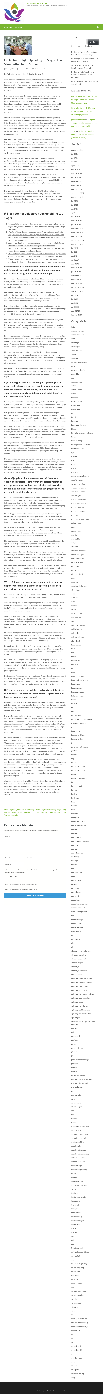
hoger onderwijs (77, 676)
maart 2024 (75, 264)
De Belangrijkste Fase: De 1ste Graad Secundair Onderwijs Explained (82, 74)
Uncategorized (77, 1248)
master (74, 865)
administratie (76, 350)
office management (78, 959)
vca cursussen (76, 1283)
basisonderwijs (77, 401)
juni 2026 (74, 158)
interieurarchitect (78, 735)
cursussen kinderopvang (80, 519)
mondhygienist (77, 923)
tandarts (74, 1193)
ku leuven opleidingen (79, 778)
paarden (74, 1028)
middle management (79, 912)
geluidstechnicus (77, 637)
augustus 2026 (77, 150)
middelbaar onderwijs (79, 904)
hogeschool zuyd (77, 692)
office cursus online (78, 955)
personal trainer (77, 1048)
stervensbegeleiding (79, 1169)
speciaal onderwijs (78, 1162)
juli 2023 (74, 295)
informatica (75, 731)
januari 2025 (76, 225)
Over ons (8, 27)
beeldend (74, 421)
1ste (73, 327)
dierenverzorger (77, 554)
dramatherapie (77, 562)
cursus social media (78, 503)
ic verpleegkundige (78, 723)
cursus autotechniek (79, 500)
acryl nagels (75, 343)
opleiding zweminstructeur (81, 1014)
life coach (74, 814)
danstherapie (76, 531)
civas (73, 464)
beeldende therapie (78, 425)
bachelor (74, 398)
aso (72, 378)
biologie (74, 437)
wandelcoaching (77, 1350)
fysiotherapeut (77, 617)
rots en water (76, 1095)
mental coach (76, 880)
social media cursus (78, 1150)
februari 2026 (76, 173)
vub (72, 1338)
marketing (75, 857)
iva (72, 743)
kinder (73, 763)
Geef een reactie (40, 69)
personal (74, 1044)
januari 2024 (76, 272)
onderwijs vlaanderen (79, 971)
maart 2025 (75, 217)
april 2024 (75, 260)
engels (73, 578)
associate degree (77, 382)
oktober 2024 (76, 236)
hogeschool (75, 684)
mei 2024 (74, 256)
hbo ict (73, 657)
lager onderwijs (77, 786)
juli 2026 (74, 154)
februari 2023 (76, 315)
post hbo (74, 1064)
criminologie (76, 496)
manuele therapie (77, 853)
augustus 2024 (77, 244)
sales (73, 1099)
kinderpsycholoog (78, 770)
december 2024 (77, 228)
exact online (75, 598)
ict (72, 727)
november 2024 (77, 232)
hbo (72, 653)
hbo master (75, 660)
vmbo (73, 1315)
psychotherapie (77, 1087)
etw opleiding (76, 590)
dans (73, 527)
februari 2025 (76, 221)
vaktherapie (75, 1275)
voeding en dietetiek (79, 1319)
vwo (73, 1342)
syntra (73, 1189)
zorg (73, 1377)
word (73, 1362)
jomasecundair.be (36, 3)
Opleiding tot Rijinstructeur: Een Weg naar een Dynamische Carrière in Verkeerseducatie (19, 812)
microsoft (75, 896)
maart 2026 (75, 170)
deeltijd (74, 535)
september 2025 (77, 193)
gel (72, 621)
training (74, 1232)
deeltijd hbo (75, 539)
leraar (73, 802)
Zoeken (74, 38)
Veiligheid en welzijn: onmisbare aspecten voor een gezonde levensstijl (84, 122)
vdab (73, 1287)
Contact (18, 27)
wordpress (75, 1370)
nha (72, 943)
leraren (74, 806)
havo (73, 649)
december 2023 (77, 276)
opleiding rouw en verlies (80, 998)
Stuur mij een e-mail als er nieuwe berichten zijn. (22, 889)
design (73, 543)
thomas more (76, 1213)
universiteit (75, 1256)
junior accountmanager (80, 747)
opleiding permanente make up (82, 994)
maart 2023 (75, 311)
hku (72, 668)
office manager (77, 963)
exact (73, 594)
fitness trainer (76, 613)
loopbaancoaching (78, 821)
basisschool (75, 409)
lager (73, 782)
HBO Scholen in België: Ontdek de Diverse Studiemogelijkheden (84, 99)
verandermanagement (79, 1291)
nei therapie (75, 939)
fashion (74, 606)
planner (74, 1052)
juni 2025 (74, 205)
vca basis (74, 1279)
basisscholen (76, 405)
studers (74, 1177)
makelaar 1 (75, 833)
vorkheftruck (76, 1330)
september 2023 (77, 287)
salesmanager (76, 1107)
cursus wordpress (78, 511)
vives (73, 1311)
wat (72, 1354)
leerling (74, 794)
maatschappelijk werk (79, 825)
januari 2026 (76, 177)
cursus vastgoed (77, 507)
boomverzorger (77, 441)
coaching (74, 472)
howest (74, 704)
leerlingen (75, 798)
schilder (74, 1118)
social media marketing (80, 1154)
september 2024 (77, 240)
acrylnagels (75, 346)
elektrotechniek (77, 574)
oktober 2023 (76, 283)
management (76, 837)
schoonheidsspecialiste (80, 1126)
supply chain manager (79, 1185)
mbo (73, 876)
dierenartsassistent (78, 551)
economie (75, 566)
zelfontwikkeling (77, 1374)
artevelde (75, 374)
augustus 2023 (77, 291)
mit (72, 916)
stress (73, 1173)
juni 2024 (74, 252)
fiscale (73, 609)
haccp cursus (76, 645)
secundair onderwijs (78, 1138)
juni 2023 (74, 299)
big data (74, 429)
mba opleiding (76, 872)
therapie (74, 1209)
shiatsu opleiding (77, 1142)
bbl (72, 413)
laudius (74, 790)
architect (74, 366)
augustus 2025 (77, 197)
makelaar (74, 829)
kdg (72, 759)
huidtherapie (76, 715)
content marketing (78, 484)
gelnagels (75, 633)
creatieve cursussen (78, 488)
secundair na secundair (79, 1134)
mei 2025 (74, 209)
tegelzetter (75, 1201)
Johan (73, 131)
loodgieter (75, 817)
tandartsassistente (78, 1197)
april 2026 (75, 166)
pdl (72, 1032)
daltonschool (76, 523)
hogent (74, 672)
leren (73, 810)
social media (76, 1146)
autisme (74, 386)
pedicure (74, 1040)
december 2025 (77, 181)
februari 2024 (76, 268)
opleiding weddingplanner (81, 1010)
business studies (77, 449)
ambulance (75, 358)
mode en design (77, 919)
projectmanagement (79, 1075)
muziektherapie (77, 927)
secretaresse (76, 1130)
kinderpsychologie (78, 766)
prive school (75, 1071)
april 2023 (75, 307)
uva (72, 1260)
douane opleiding (77, 558)
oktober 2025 (76, 189)
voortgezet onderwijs (79, 1326)
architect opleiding (78, 370)
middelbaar (75, 900)
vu (72, 1334)
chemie (74, 456)
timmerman (75, 1224)
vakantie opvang (77, 1268)
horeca (74, 700)
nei (72, 935)
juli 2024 (74, 248)
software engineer (78, 1158)
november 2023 (77, 279)
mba (73, 868)
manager (74, 845)
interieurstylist (77, 739)
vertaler (74, 1299)
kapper (74, 755)
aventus (74, 394)
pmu (73, 1056)
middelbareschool (78, 908)
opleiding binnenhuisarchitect (82, 978)
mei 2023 (74, 303)
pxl (72, 1091)
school (73, 1122)
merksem (74, 884)
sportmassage (76, 1166)
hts (72, 711)
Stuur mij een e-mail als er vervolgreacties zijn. (21, 884)
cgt (72, 452)
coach (73, 468)
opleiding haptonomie (79, 986)
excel (73, 602)
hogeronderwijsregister (80, 680)
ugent (73, 1244)
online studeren (77, 974)
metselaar (75, 888)
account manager (77, 331)
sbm (72, 1115)
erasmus (74, 582)
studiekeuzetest (77, 1181)
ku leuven (74, 774)
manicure (74, 849)
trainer (74, 1228)
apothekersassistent (79, 362)
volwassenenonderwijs (80, 1323)
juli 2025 (74, 201)
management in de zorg (80, 841)
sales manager (76, 1103)
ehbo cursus (75, 570)
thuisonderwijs (76, 1217)
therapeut (75, 1205)
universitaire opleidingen (80, 1252)
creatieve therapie (78, 492)
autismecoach (76, 390)
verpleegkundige (77, 1295)
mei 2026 (74, 162)
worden (74, 1366)
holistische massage (78, 696)
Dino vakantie (76, 108)
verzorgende (76, 1303)
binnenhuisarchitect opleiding (82, 433)
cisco (73, 460)
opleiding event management (82, 982)
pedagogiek (75, 1036)
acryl (73, 339)
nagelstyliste (76, 931)
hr (72, 708)
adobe (73, 354)
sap (72, 1111)
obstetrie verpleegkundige (81, 951)
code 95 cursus (77, 480)
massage (74, 861)
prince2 (74, 1067)
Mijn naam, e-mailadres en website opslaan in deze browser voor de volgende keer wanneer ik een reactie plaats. (33, 871)
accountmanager (77, 335)
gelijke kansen (76, 629)
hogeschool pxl (76, 688)
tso (72, 1236)
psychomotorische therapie (81, 1079)
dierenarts (75, 547)
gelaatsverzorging (78, 625)
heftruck (74, 664)
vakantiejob (75, 1272)
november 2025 (77, 185)
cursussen (75, 515)
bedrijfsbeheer (76, 417)
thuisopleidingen (77, 1220)
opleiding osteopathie (79, 990)
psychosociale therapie (80, 1083)
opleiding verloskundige (80, 1006)
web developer (76, 1358)
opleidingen (75, 1018)
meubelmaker (76, 892)
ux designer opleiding (79, 1264)
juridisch (74, 751)
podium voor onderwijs (80, 1060)
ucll (72, 1240)
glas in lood (75, 641)
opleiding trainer (77, 1002)
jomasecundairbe (24, 69)
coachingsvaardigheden (80, 476)
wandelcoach (76, 1346)
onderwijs (75, 967)
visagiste (74, 1307)
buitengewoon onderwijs (80, 445)
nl (72, 947)
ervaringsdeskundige (79, 586)
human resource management (82, 719)
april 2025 (75, 213)
